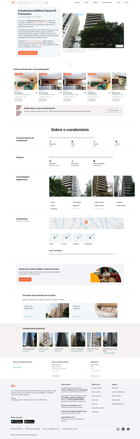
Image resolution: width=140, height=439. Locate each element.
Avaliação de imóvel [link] (118, 404)
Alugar (86, 2)
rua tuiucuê (26, 351)
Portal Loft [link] (115, 388)
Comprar (77, 2)
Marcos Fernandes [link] (57, 366)
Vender (95, 2)
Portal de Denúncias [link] (16, 429)
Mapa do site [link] (116, 400)
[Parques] (78, 237)
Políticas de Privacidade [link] (32, 429)
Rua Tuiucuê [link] (55, 372)
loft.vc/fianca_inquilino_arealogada (72, 397)
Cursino (36, 23)
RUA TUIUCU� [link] (56, 370)
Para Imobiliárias (107, 2)
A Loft (118, 2)
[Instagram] (118, 429)
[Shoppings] (90, 237)
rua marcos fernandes (33, 41)
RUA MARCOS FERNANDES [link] (59, 368)
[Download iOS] (29, 422)
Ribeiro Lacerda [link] (56, 364)
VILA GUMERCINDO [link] (96, 370)
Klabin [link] (92, 366)
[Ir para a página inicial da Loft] (14, 2)
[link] (113, 111)
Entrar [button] (126, 2)
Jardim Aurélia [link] (94, 364)
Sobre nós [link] (95, 400)
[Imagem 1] (50, 88)
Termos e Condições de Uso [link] (51, 429)
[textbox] (32, 3)
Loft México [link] (95, 412)
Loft (64, 49)
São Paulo (45, 23)
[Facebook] (128, 429)
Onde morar (70, 49)
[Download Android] (17, 422)
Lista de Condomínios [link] (118, 392)
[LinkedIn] (123, 429)
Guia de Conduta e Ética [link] (69, 429)
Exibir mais (16, 367)
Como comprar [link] (96, 396)
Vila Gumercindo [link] (95, 372)
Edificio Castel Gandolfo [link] (19, 364)
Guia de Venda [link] (116, 396)
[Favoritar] (36, 93)
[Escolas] (66, 237)
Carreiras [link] (94, 404)
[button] (70, 186)
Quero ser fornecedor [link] (98, 408)
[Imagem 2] (51, 88)
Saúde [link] (92, 368)
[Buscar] (46, 2)
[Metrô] (54, 237)
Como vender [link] (96, 392)
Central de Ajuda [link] (97, 388)
